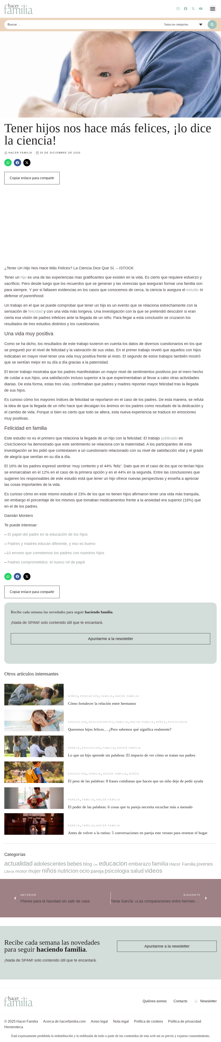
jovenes (205, 864)
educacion (89, 696)
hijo (24, 277)
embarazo (139, 864)
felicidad (35, 311)
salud (137, 871)
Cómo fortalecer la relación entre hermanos (102, 703)
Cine (95, 864)
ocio (84, 871)
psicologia (178, 722)
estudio (192, 290)
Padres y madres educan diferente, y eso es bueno (51, 543)
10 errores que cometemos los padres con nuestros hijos (55, 553)
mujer (34, 871)
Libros (9, 871)
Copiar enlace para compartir (32, 178)
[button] (213, 9)
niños (73, 696)
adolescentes (101, 722)
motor (21, 871)
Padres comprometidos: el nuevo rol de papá (46, 562)
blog (87, 864)
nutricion (68, 871)
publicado (169, 438)
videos (153, 870)
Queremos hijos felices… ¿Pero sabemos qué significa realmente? (119, 729)
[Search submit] (212, 24)
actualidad (18, 863)
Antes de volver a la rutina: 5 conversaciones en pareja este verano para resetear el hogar (137, 833)
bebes (74, 864)
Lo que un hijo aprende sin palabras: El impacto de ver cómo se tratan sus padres (131, 755)
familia (107, 696)
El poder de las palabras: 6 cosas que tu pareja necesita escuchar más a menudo (130, 807)
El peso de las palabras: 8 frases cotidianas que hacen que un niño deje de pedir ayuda (135, 781)
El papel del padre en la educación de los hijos (48, 534)
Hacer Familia (127, 696)
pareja (74, 748)
